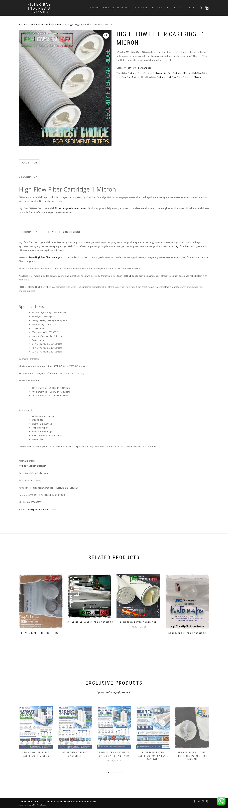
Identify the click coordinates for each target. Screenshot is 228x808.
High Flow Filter (199, 72)
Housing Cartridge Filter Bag (110, 8)
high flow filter (182, 246)
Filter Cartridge (129, 72)
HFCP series (132, 275)
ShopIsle (23, 805)
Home (22, 24)
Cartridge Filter (36, 24)
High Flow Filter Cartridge (59, 24)
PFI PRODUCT (175, 8)
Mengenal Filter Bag (148, 8)
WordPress (41, 805)
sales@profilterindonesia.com (41, 509)
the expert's (39, 12)
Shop (191, 8)
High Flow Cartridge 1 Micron (177, 72)
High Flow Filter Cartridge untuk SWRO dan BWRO (153, 755)
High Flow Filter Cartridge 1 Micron (184, 76)
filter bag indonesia (39, 7)
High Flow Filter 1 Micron (128, 76)
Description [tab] (29, 162)
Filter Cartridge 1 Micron (150, 72)
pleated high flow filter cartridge (44, 257)
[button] (106, 36)
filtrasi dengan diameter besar (70, 208)
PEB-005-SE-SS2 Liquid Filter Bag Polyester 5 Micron (192, 755)
